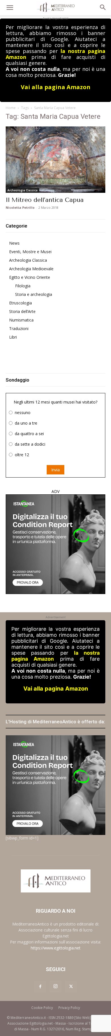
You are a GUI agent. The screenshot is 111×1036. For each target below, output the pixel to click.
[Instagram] (55, 986)
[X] (71, 986)
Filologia (22, 285)
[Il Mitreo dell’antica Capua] (55, 159)
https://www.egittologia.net (56, 948)
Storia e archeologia (33, 294)
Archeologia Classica (22, 190)
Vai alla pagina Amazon (56, 87)
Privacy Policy (69, 1007)
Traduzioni (18, 328)
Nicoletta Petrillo (20, 207)
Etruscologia (20, 303)
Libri (13, 337)
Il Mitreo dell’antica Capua (45, 199)
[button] (10, 7)
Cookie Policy (42, 1007)
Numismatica (21, 320)
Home (11, 107)
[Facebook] (40, 986)
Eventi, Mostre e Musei (30, 251)
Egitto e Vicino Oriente (29, 277)
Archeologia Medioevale (31, 268)
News (14, 243)
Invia (55, 469)
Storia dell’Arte (22, 311)
